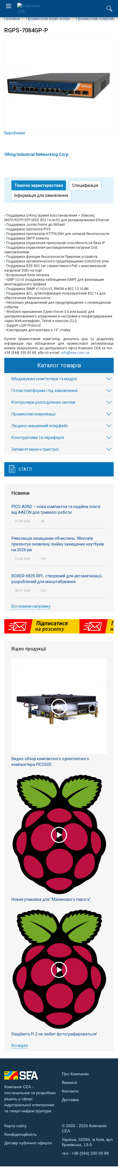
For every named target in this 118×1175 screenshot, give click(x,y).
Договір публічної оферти (28, 1143)
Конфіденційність (20, 1134)
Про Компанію (75, 1074)
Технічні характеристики (38, 185)
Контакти (70, 1091)
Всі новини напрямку (31, 606)
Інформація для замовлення (41, 195)
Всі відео (19, 1045)
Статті (25, 469)
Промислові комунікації (33, 414)
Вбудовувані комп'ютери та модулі (44, 378)
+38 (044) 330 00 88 (90, 1153)
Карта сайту (15, 1125)
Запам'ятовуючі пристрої (35, 449)
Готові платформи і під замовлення (44, 390)
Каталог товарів (59, 365)
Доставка (70, 1099)
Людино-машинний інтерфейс (39, 425)
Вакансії (69, 1082)
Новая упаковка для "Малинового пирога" (51, 899)
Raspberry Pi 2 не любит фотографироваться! (54, 1034)
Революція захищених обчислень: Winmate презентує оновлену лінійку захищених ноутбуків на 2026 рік (57, 544)
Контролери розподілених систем (43, 402)
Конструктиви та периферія (37, 437)
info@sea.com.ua (75, 353)
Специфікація (85, 185)
